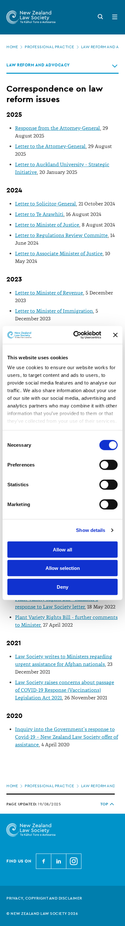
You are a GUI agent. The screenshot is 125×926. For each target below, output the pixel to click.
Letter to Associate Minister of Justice (59, 253)
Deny (62, 586)
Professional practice (49, 46)
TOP (104, 804)
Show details (90, 530)
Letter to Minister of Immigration (54, 311)
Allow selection (63, 568)
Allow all (62, 549)
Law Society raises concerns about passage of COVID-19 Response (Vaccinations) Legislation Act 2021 (64, 690)
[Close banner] (115, 335)
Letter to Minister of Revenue (49, 293)
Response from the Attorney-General (57, 128)
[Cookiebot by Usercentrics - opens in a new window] (75, 335)
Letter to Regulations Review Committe (61, 235)
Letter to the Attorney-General (50, 146)
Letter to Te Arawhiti (39, 214)
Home (12, 46)
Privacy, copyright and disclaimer (44, 898)
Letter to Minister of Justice (47, 225)
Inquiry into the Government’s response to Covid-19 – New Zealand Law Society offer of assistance (66, 737)
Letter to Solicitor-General (45, 204)
